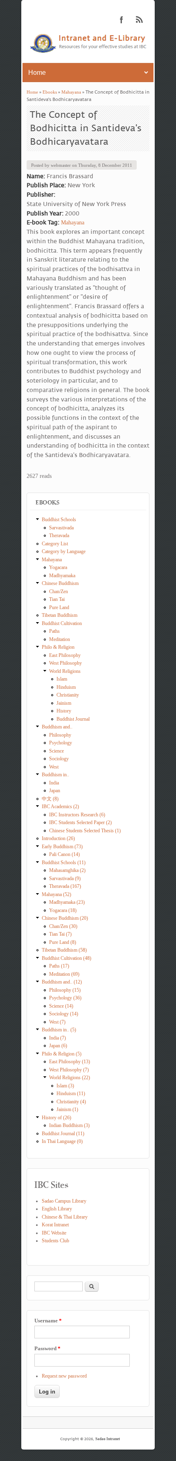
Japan (54, 790)
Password (47, 1348)
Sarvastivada (61, 528)
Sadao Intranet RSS (139, 19)
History (63, 711)
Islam (61, 679)
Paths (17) (59, 966)
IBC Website (54, 1233)
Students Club (55, 1241)
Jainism (63, 703)
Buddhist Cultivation (62, 623)
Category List (55, 544)
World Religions (65, 671)
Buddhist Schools (59, 519)
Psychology (60, 743)
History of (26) (56, 1117)
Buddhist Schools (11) (64, 862)
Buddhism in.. (55, 775)
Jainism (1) (67, 1109)
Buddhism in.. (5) (59, 1030)
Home (32, 92)
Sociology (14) (63, 1014)
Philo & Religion (58, 647)
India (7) (57, 1038)
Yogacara (58, 567)
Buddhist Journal (73, 719)
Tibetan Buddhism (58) (64, 950)
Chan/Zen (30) (63, 926)
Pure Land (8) (62, 942)
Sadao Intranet (107, 1439)
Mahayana (71, 92)
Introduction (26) (58, 838)
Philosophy (60, 735)
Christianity (67, 695)
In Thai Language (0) (62, 1141)
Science (56, 751)
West (54, 767)
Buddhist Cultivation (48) (66, 958)
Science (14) (61, 1006)
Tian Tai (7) (60, 934)
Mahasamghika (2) (67, 870)
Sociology (59, 759)
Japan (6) (58, 1046)
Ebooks (50, 92)
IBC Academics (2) (60, 806)
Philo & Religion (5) (61, 1054)
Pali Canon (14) (64, 854)
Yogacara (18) (63, 910)
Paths (54, 631)
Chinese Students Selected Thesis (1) (85, 831)
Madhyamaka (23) (67, 902)
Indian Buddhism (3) (69, 1125)
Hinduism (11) (70, 1093)
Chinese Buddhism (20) (65, 918)
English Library (57, 1209)
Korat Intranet (55, 1225)
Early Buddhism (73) (62, 846)
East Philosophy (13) (69, 1061)
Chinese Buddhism (60, 583)
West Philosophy (65, 663)
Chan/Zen (58, 591)
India (54, 783)
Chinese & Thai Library (65, 1217)
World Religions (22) (69, 1077)
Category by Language (64, 551)
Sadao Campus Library (64, 1201)
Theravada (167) (65, 886)
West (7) (57, 1022)
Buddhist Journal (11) (63, 1133)
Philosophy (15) (65, 990)
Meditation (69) (64, 974)
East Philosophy (65, 655)
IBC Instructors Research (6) (77, 815)
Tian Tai (57, 599)
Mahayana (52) (56, 894)
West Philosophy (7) (69, 1070)
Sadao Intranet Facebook (121, 19)
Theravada (59, 535)
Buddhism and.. (57, 727)
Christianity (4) (71, 1102)
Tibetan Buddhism (59, 615)
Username (48, 1321)
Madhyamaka (62, 575)
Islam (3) (65, 1086)
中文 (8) (50, 799)
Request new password (64, 1376)
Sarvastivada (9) (65, 878)
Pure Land (59, 607)
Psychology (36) (65, 998)
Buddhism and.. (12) (62, 982)
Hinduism (66, 687)
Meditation (59, 639)
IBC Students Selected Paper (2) (80, 822)
